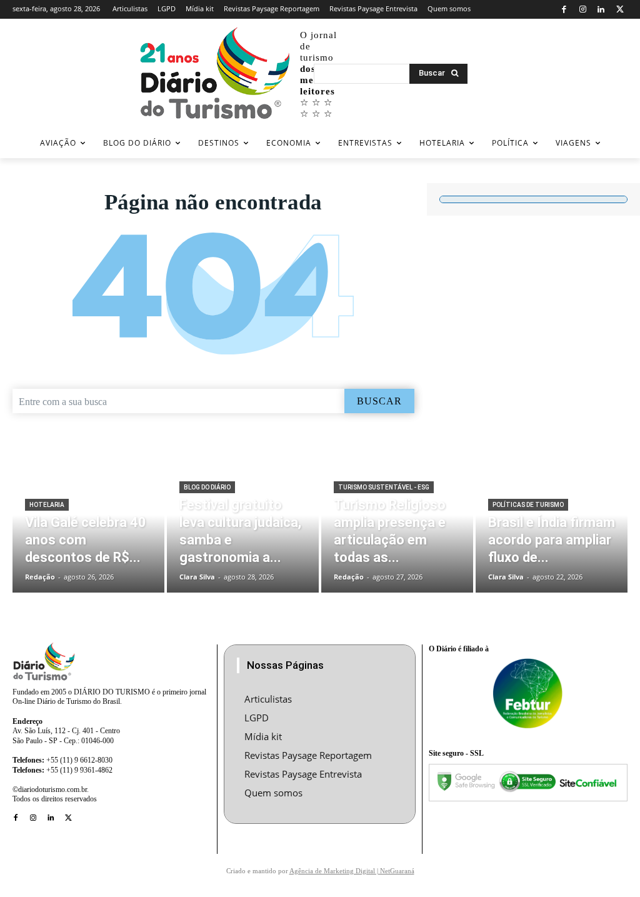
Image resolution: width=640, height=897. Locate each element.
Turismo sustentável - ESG (383, 487)
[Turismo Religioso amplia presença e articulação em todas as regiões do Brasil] (397, 528)
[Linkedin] (601, 10)
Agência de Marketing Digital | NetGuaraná (351, 870)
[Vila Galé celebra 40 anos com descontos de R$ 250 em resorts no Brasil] (88, 528)
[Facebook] (564, 10)
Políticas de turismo (528, 504)
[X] (620, 10)
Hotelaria (46, 504)
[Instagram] (583, 10)
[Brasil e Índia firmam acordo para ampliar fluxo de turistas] (552, 528)
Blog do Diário (207, 487)
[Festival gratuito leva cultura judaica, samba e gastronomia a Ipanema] (243, 528)
